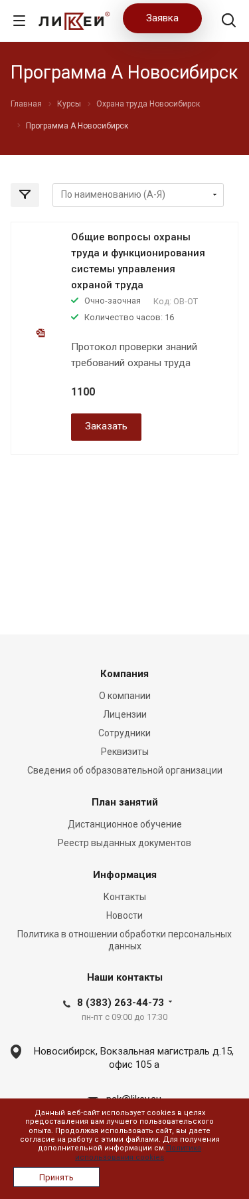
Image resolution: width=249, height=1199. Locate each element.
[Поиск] (229, 22)
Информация (125, 875)
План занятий (125, 802)
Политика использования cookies (138, 1152)
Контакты (125, 896)
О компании (125, 695)
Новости (124, 915)
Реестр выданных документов (124, 843)
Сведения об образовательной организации (124, 770)
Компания (124, 674)
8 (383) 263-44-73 (120, 1003)
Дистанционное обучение (125, 824)
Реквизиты (125, 751)
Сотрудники (124, 733)
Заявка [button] (162, 18)
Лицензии (125, 714)
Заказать (106, 426)
